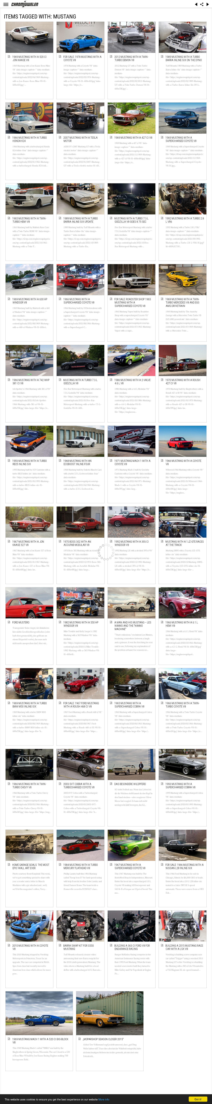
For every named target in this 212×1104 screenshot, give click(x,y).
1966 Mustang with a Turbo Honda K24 (30, 139)
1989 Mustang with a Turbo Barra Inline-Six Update (81, 220)
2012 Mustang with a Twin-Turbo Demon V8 (131, 58)
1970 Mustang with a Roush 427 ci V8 (183, 381)
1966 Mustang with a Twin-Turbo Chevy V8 (29, 785)
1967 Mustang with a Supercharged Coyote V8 (130, 866)
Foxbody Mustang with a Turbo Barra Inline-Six (130, 1028)
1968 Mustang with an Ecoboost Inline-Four (78, 462)
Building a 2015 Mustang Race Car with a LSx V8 (184, 947)
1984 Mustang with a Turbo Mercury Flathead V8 (81, 866)
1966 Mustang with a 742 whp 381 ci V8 (31, 381)
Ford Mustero (21, 622)
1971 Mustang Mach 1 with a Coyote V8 (133, 462)
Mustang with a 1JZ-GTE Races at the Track (185, 543)
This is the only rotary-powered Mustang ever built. (183, 1028)
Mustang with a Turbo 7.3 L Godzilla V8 (80, 381)
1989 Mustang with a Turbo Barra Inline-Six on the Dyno (184, 58)
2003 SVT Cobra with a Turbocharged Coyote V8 (79, 785)
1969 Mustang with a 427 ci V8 (133, 137)
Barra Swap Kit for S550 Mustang (79, 947)
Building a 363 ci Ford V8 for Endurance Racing (132, 947)
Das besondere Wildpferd (130, 784)
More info (103, 1099)
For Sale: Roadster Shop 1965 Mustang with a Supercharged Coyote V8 (133, 303)
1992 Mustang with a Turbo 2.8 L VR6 (185, 220)
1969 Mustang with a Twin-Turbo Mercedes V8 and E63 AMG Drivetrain (182, 303)
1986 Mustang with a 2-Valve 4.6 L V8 (133, 381)
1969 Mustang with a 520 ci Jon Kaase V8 (30, 58)
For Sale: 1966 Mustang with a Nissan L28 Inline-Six (185, 866)
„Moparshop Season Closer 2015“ (80, 1028)
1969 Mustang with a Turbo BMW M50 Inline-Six (30, 705)
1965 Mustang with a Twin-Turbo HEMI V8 (29, 220)
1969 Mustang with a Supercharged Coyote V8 (181, 139)
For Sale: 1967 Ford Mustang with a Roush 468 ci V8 (81, 705)
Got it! (198, 1099)
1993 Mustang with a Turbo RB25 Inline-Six (30, 462)
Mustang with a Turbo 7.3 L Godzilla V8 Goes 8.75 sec (132, 220)
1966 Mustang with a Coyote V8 (183, 462)
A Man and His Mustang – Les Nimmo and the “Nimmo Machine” (133, 626)
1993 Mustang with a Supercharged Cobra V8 (180, 785)
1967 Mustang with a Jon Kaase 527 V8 (28, 543)
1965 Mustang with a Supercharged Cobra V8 (129, 705)
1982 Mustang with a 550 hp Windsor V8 (81, 624)
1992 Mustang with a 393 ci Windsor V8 (132, 543)
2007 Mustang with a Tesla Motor (81, 139)
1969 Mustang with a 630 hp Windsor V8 (30, 301)
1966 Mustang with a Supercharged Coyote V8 (79, 301)
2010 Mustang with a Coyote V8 (30, 947)
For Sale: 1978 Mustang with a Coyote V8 (82, 58)
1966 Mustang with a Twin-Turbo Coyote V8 (182, 705)
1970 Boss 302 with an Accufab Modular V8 (77, 543)
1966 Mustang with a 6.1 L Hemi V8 (182, 624)
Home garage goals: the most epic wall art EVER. (31, 866)
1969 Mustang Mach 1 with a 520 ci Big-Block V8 (30, 1028)
